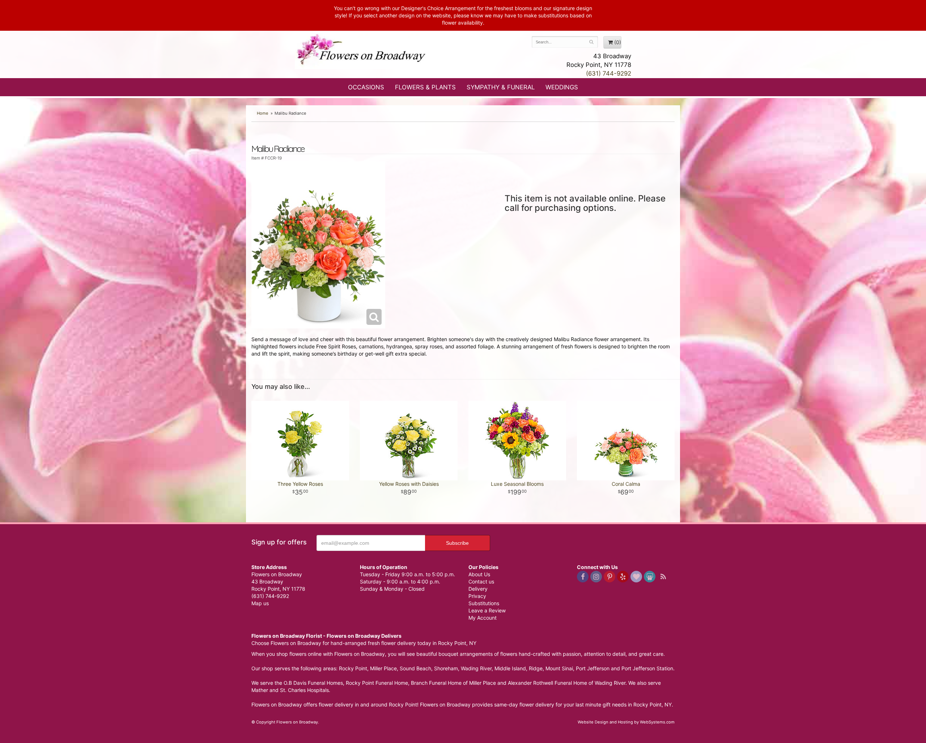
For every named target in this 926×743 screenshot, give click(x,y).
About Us (479, 574)
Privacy (477, 596)
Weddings (561, 87)
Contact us (481, 581)
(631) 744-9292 (608, 73)
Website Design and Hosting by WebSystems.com (626, 722)
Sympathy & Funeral (501, 87)
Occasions (366, 87)
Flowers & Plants (425, 87)
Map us (260, 603)
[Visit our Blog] (663, 576)
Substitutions (483, 603)
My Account (482, 618)
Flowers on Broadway (362, 51)
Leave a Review (487, 610)
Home (262, 113)
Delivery (478, 589)
